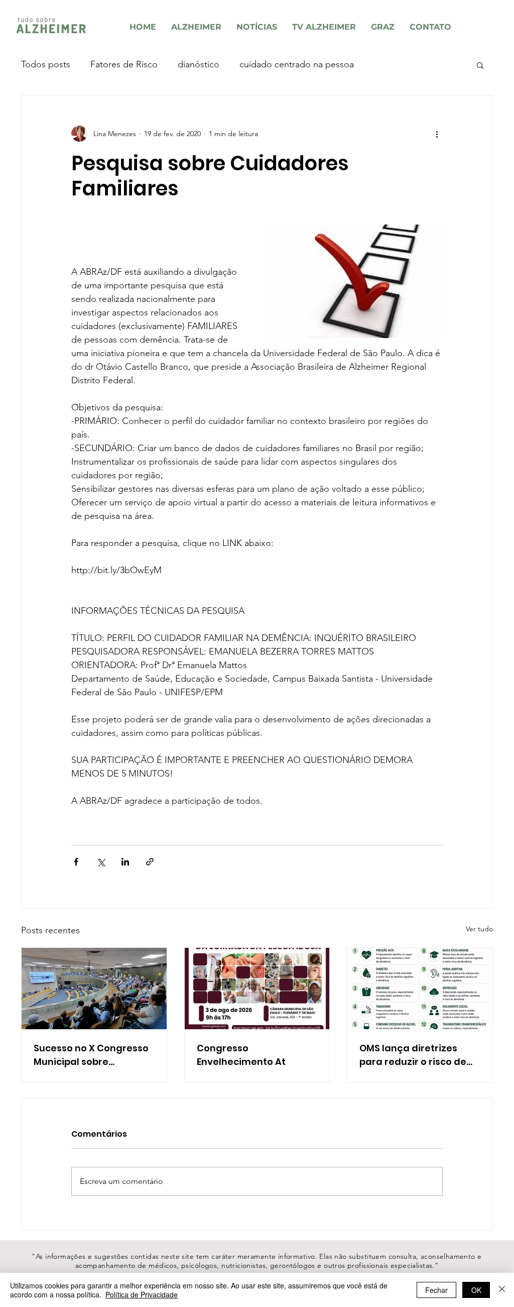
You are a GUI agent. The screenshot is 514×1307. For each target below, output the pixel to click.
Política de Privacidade (141, 1294)
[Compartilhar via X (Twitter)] (100, 861)
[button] (480, 65)
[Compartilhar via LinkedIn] (125, 861)
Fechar (436, 1290)
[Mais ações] (437, 134)
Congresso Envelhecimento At (241, 1055)
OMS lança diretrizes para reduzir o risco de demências (412, 1055)
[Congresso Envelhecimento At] (257, 988)
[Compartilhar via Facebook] (76, 861)
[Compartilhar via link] (150, 861)
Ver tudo (479, 928)
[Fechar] (502, 1290)
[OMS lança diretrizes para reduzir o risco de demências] (419, 988)
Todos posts (45, 64)
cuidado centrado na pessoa (296, 64)
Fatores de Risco (124, 64)
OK (476, 1290)
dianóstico (198, 64)
